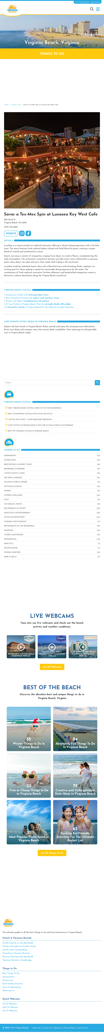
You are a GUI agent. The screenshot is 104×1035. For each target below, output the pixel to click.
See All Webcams (52, 667)
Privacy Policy (69, 1028)
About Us (36, 1028)
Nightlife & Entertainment (17, 513)
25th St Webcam (10, 1007)
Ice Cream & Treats (13, 504)
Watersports (10, 539)
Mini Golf (8, 543)
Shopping (8, 530)
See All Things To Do (52, 853)
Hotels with (27, 301)
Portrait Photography (15, 521)
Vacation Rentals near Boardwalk (18, 957)
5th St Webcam (10, 1004)
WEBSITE (11, 234)
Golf (6, 499)
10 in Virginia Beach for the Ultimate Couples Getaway (39, 307)
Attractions (10, 460)
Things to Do (10, 968)
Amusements (10, 455)
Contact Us (47, 1028)
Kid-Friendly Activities (14, 508)
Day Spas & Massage (13, 478)
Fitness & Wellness (13, 495)
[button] (97, 9)
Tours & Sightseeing (13, 535)
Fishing (7, 491)
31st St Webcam (10, 1011)
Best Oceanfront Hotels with (32, 298)
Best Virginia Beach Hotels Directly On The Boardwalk (33, 408)
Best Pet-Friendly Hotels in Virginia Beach (27, 431)
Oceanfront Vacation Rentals (16, 953)
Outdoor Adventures (14, 517)
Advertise (58, 1028)
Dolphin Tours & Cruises (15, 482)
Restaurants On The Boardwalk (19, 526)
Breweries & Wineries (14, 469)
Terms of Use (82, 1028)
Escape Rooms (11, 548)
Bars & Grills (10, 557)
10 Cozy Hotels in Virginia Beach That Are (38, 304)
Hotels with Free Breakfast (15, 950)
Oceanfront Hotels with (27, 295)
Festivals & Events (13, 486)
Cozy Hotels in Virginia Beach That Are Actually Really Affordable (39, 425)
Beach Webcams (11, 999)
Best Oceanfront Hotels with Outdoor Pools (29, 414)
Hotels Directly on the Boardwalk (18, 943)
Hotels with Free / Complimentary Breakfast (28, 419)
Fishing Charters (12, 552)
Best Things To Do (11, 973)
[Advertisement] (52, 81)
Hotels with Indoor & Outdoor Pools (19, 946)
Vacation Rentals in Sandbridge (17, 960)
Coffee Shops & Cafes (14, 473)
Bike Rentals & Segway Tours (17, 464)
